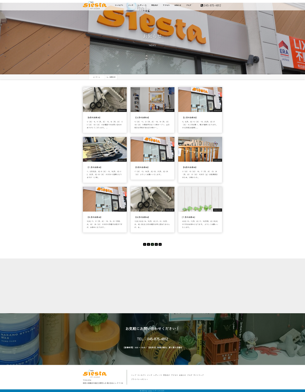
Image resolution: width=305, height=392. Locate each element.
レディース (142, 5)
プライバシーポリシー (139, 379)
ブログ (188, 5)
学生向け (154, 5)
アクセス (166, 5)
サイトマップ (198, 375)
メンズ (130, 5)
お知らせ (177, 5)
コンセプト (119, 5)
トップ (133, 375)
